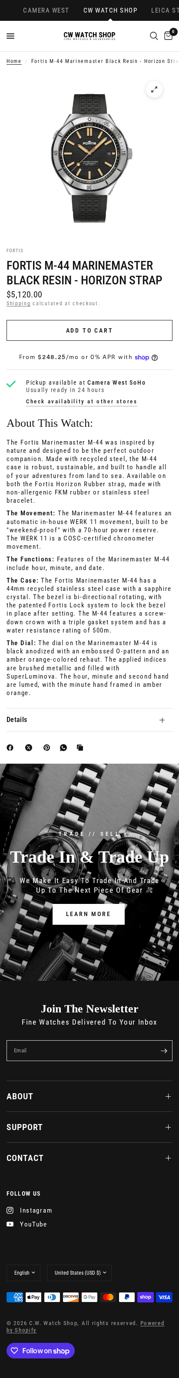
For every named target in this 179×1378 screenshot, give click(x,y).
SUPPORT (25, 1127)
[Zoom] (154, 89)
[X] (30, 747)
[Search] (154, 36)
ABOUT (20, 1096)
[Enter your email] (163, 1050)
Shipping (19, 303)
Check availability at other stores (81, 401)
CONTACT (25, 1158)
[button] (89, 914)
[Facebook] (12, 747)
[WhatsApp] (65, 747)
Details (17, 719)
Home (14, 61)
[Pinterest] (48, 747)
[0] (166, 36)
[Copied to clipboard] (81, 747)
